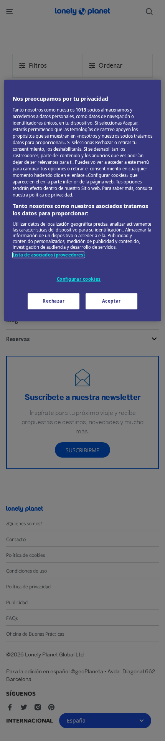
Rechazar (54, 301)
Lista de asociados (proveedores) (49, 255)
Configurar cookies (79, 279)
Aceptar (111, 301)
